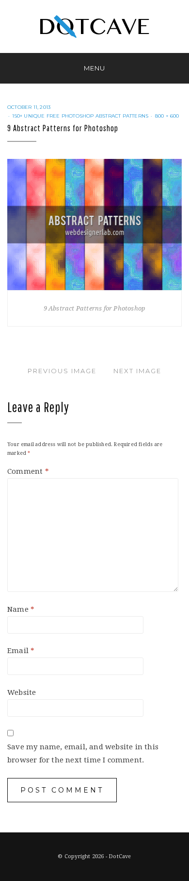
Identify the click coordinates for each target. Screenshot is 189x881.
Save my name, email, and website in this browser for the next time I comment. (82, 753)
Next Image (137, 371)
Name (20, 609)
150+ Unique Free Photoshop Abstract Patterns (80, 116)
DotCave (120, 856)
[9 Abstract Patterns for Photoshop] (94, 224)
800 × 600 (167, 116)
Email (20, 650)
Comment (28, 471)
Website (21, 692)
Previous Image (62, 371)
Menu (94, 68)
